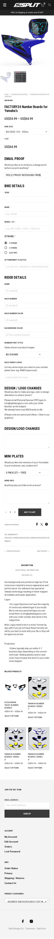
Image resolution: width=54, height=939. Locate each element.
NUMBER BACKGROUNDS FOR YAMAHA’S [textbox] (27, 901)
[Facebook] (37, 524)
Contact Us (10, 883)
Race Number (10, 299)
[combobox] (27, 900)
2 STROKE (13, 248)
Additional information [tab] (27, 570)
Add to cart (30, 512)
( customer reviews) (27, 100)
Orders (8, 846)
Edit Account (11, 841)
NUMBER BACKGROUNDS (19, 94)
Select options (11, 716)
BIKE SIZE (8, 126)
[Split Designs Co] (27, 5)
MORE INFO (9, 480)
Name (7, 284)
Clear (6, 139)
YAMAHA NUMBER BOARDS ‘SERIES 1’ (36, 706)
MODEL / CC (10, 222)
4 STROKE (13, 243)
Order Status (11, 868)
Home (6, 94)
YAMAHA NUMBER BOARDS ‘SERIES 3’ (12, 757)
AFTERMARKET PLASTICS (15, 260)
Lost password (12, 851)
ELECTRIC (13, 253)
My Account (10, 837)
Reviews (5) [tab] (27, 575)
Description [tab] (27, 565)
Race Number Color (13, 313)
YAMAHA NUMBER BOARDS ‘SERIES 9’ (36, 757)
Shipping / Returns (14, 878)
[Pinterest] (47, 524)
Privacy (8, 873)
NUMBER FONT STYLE (13, 343)
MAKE (7, 207)
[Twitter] (42, 524)
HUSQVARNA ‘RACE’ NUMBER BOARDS (11, 705)
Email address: (11, 800)
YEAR (7, 192)
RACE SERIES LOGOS (13, 362)
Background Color (13, 328)
